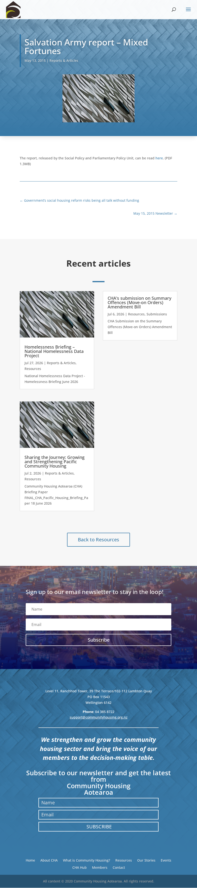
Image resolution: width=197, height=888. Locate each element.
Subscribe (99, 826)
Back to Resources (98, 539)
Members (99, 867)
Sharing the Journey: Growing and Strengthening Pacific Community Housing (55, 461)
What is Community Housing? (86, 860)
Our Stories (146, 860)
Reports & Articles (63, 60)
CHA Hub (79, 867)
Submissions (157, 314)
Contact (119, 867)
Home (30, 860)
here (159, 158)
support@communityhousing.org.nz (99, 717)
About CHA (49, 860)
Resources (33, 368)
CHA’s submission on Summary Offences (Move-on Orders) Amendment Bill (139, 302)
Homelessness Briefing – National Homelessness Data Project (54, 351)
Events (166, 860)
